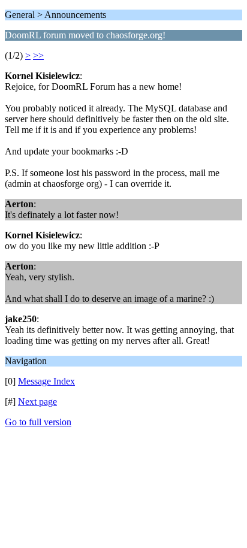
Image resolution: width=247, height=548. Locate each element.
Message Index (46, 381)
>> (38, 55)
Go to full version (38, 422)
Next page (37, 401)
